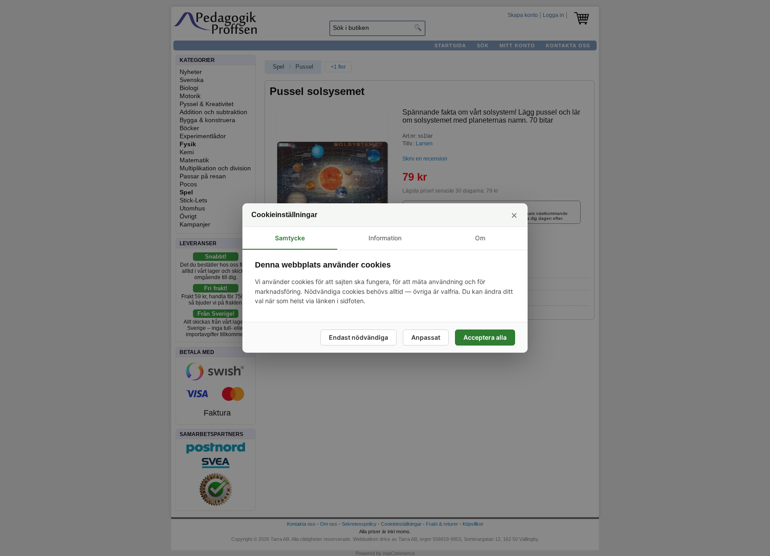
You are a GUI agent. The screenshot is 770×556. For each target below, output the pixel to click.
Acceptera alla (485, 337)
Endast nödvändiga (358, 337)
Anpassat (425, 337)
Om (480, 238)
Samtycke (290, 238)
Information (385, 238)
